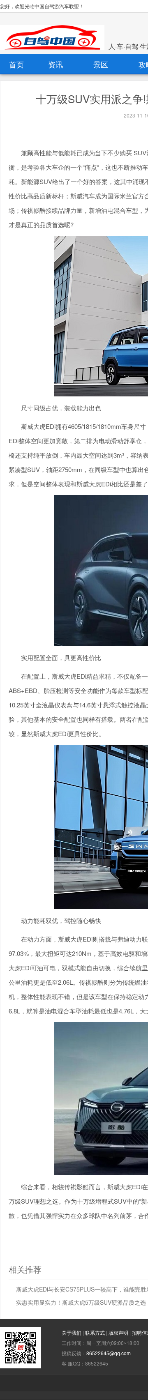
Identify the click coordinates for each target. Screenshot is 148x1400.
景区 (100, 64)
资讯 (55, 64)
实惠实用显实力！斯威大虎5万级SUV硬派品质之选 (81, 1302)
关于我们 (72, 1332)
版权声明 (119, 1332)
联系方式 (95, 1332)
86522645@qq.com (108, 1352)
